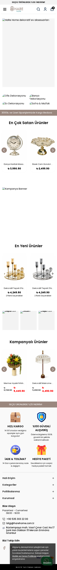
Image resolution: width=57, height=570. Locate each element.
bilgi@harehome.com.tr (20, 523)
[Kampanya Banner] (28, 210)
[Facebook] (4, 548)
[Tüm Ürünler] (28, 53)
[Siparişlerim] (45, 9)
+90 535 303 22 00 (17, 519)
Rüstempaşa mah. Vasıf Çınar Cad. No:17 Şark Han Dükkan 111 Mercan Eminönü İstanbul (30, 530)
